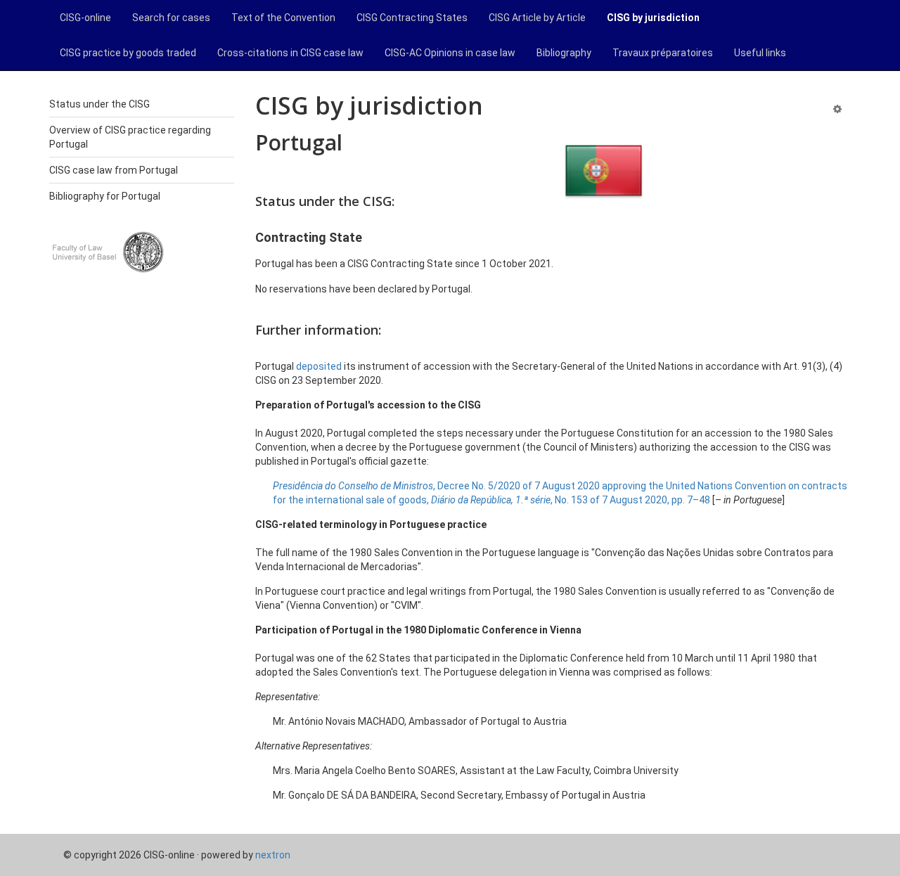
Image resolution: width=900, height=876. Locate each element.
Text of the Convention (283, 17)
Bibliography (563, 52)
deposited (319, 366)
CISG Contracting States (412, 17)
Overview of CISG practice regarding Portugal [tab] (130, 137)
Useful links (760, 52)
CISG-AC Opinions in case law (450, 52)
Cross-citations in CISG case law (290, 52)
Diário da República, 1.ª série (491, 499)
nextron (272, 855)
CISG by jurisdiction (653, 17)
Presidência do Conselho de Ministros (353, 485)
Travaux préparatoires (662, 52)
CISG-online (85, 17)
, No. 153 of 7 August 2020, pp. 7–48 (630, 499)
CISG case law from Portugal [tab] (113, 170)
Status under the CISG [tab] (99, 104)
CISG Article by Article (537, 17)
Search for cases (171, 17)
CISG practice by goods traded (128, 52)
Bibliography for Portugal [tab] (104, 196)
